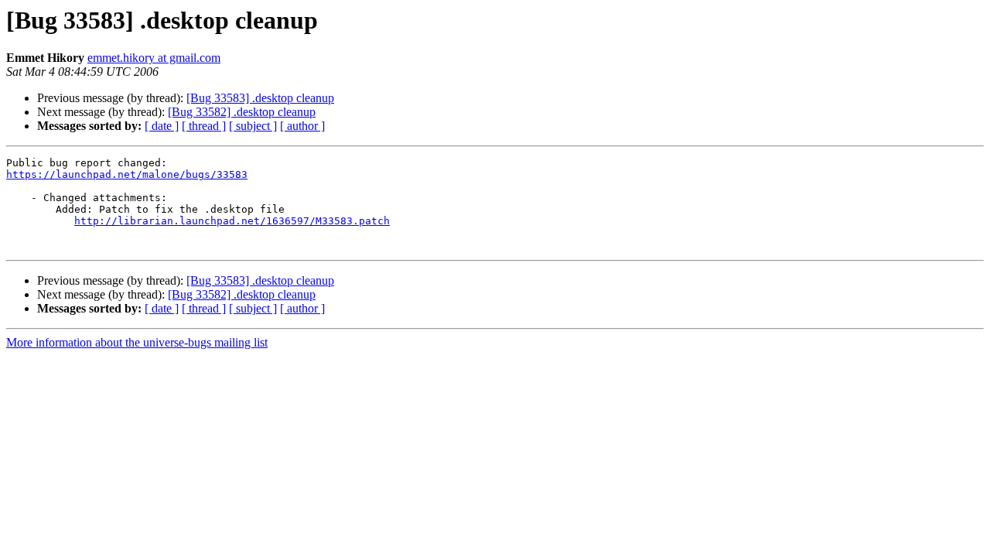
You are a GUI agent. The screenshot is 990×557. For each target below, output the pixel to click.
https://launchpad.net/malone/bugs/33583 (127, 174)
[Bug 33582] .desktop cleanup (242, 111)
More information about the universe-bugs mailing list (137, 342)
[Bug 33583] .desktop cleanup (260, 97)
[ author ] (302, 125)
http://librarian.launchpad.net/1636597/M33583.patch (232, 221)
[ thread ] (204, 125)
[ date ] (162, 125)
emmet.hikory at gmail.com (153, 57)
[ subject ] (253, 125)
